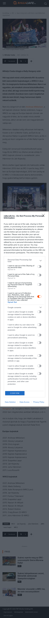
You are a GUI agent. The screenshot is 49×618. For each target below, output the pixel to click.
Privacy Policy (38, 402)
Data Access (24, 402)
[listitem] (24, 260)
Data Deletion (10, 402)
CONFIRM (14, 393)
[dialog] (24, 309)
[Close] (44, 216)
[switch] (39, 266)
